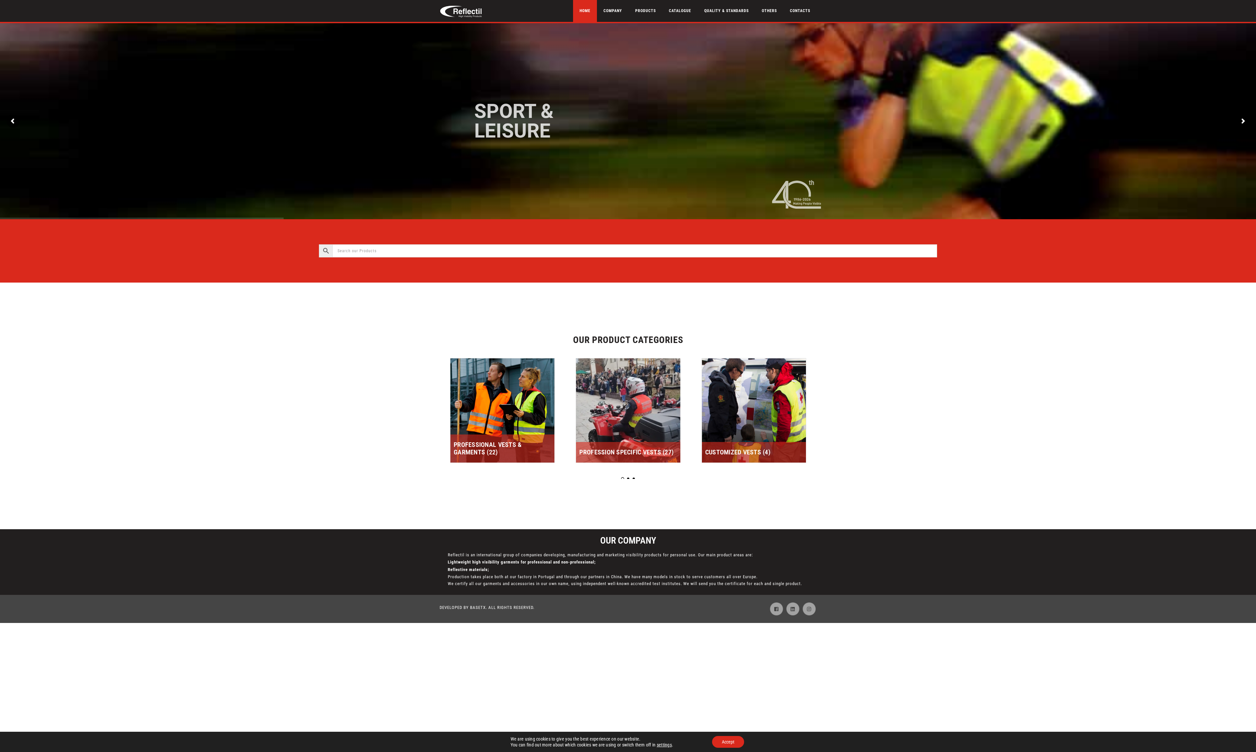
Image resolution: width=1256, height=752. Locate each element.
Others (769, 10)
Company (612, 10)
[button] (622, 479)
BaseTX (478, 607)
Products (645, 10)
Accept (728, 741)
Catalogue (680, 10)
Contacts (800, 10)
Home (585, 10)
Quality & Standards (726, 10)
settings (664, 744)
